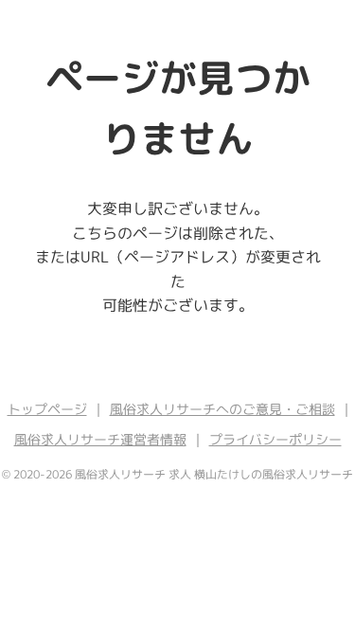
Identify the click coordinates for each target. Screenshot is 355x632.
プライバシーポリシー (275, 439)
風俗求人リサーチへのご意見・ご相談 (222, 409)
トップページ (47, 409)
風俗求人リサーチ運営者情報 (100, 439)
